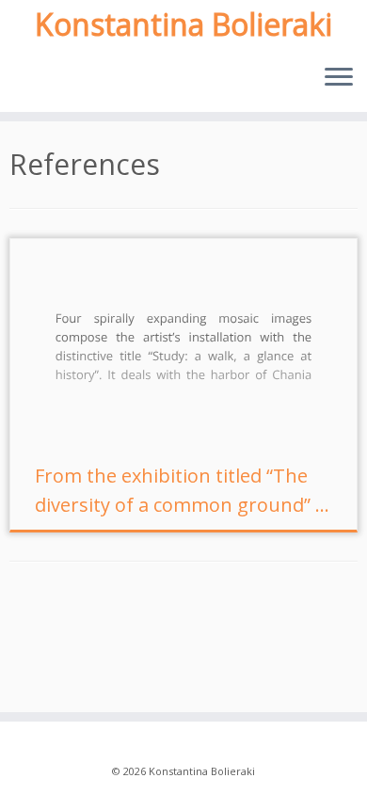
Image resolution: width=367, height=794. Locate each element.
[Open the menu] (339, 78)
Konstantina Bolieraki (183, 24)
